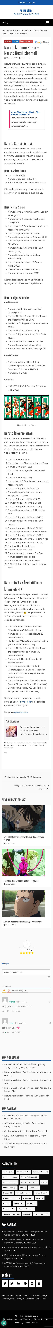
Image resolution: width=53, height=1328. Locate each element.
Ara (4, 22)
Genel (15, 41)
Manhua (28, 1198)
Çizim (27, 1214)
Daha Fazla (26, 2)
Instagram (39, 1283)
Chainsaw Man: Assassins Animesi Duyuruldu (21, 880)
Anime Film (23, 1172)
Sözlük (31, 1203)
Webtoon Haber (26, 1209)
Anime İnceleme (29, 1182)
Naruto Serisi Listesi (36, 745)
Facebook (12, 757)
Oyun (6, 1203)
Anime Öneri (10, 1182)
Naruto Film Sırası (13, 743)
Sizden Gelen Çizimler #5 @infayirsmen (25, 777)
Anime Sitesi (26, 10)
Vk (32, 1283)
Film (23, 1187)
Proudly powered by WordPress (18, 1319)
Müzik (39, 1198)
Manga (8, 1193)
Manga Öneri (41, 1193)
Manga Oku (10, 1091)
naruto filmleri (26, 743)
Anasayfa (6, 30)
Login (6, 963)
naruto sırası (8, 748)
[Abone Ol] (42, 42)
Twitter (26, 757)
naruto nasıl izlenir (21, 745)
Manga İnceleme (11, 1198)
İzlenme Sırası (26, 30)
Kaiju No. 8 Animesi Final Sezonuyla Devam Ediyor (23, 921)
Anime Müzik (10, 1177)
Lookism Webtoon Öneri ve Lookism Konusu (25, 1072)
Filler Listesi (9, 1187)
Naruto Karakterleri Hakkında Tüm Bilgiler (24, 1095)
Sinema (19, 1203)
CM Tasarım (41, 1298)
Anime (15, 30)
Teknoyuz (20, 1298)
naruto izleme (36, 743)
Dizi (44, 1182)
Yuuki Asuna (12, 721)
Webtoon (9, 1209)
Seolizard (30, 1298)
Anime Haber (25, 701)
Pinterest (40, 757)
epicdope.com (21, 712)
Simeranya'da (8, 1298)
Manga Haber (23, 1193)
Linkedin (11, 763)
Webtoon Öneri (11, 1214)
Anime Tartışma (29, 1177)
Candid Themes (31, 1322)
